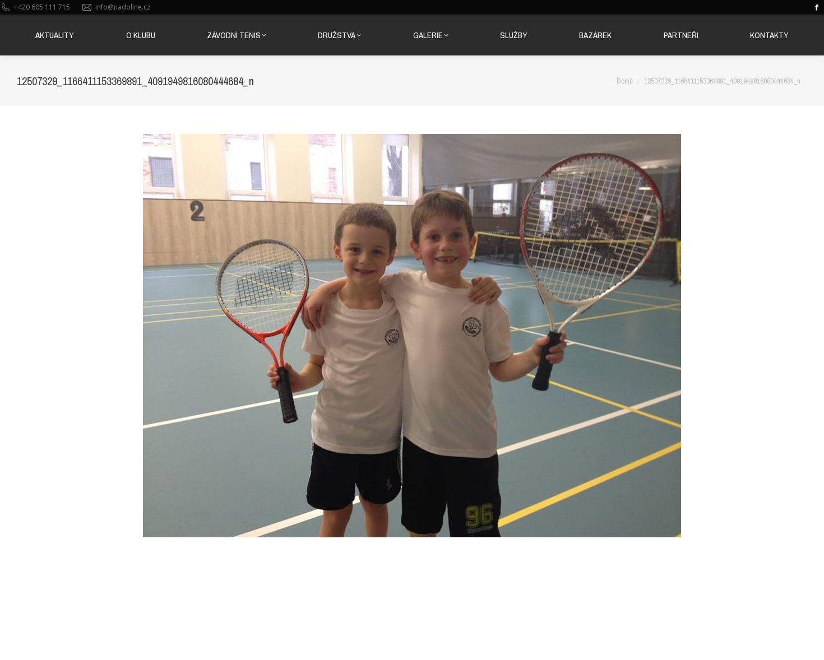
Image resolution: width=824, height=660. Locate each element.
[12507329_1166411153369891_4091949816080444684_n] (412, 335)
